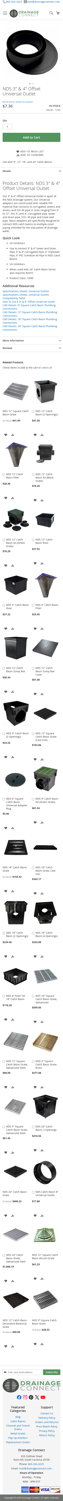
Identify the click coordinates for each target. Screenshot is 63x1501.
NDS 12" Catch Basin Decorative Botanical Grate (15, 1324)
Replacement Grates (18, 1442)
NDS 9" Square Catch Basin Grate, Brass (46, 1064)
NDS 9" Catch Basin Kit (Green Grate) (47, 800)
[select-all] (47, 367)
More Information (13, 340)
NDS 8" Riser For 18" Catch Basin (15, 997)
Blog (17, 1417)
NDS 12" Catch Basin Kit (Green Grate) (15, 543)
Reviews (7, 348)
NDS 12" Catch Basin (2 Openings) (47, 412)
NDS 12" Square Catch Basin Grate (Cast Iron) (46, 737)
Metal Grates (18, 1433)
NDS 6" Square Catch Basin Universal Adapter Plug (16, 803)
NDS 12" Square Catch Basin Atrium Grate (45, 1256)
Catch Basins (18, 1421)
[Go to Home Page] (31, 1391)
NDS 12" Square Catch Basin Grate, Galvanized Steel (17, 1064)
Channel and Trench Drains (18, 1427)
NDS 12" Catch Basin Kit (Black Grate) (44, 477)
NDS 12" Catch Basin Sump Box (15, 669)
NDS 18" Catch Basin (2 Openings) (17, 934)
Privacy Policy (47, 1431)
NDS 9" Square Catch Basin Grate (44, 1322)
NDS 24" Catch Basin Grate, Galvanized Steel (16, 1258)
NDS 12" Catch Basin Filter (14, 475)
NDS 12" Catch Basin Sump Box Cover (45, 671)
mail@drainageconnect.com (43, 1)
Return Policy (47, 1435)
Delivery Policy (46, 1417)
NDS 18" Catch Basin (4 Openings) (47, 934)
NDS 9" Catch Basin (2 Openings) (17, 735)
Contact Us (47, 1413)
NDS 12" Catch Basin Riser (44, 541)
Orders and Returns (47, 1422)
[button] (29, 83)
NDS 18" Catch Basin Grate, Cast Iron (45, 871)
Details (7, 171)
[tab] (31, 171)
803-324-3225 (14, 1)
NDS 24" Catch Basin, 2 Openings (46, 1128)
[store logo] (24, 13)
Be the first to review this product (18, 101)
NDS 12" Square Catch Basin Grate (16, 412)
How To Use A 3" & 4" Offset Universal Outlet (29, 301)
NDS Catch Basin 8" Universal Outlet (47, 1193)
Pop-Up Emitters (17, 1437)
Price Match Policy (46, 1426)
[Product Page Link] (16, 407)
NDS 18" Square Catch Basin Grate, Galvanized (46, 999)
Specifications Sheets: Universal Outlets (26, 291)
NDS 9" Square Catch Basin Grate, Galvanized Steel (17, 1130)
